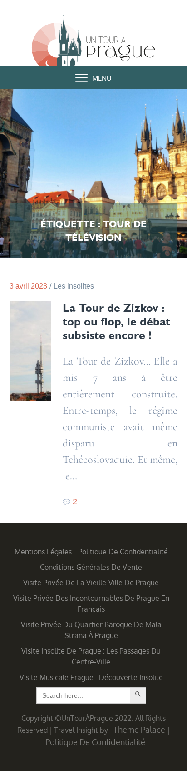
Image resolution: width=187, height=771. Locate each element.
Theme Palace (139, 730)
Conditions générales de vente (91, 567)
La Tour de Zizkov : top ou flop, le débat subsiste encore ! (116, 321)
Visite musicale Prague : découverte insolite (91, 677)
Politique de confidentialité (123, 551)
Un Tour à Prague (94, 44)
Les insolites (74, 286)
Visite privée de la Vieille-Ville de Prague (91, 582)
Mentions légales (43, 551)
